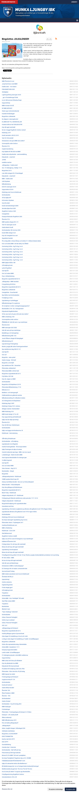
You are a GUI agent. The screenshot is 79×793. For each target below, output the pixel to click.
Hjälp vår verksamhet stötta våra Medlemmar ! (14, 763)
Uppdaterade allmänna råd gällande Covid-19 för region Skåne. (19, 511)
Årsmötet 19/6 (6, 690)
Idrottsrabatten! (6, 698)
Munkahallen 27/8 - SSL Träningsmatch (13, 308)
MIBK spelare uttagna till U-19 (10, 222)
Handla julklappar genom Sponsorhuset (13, 633)
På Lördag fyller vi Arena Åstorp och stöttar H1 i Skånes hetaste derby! (21, 241)
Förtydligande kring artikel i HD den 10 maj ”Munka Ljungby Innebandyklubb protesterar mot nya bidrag (30, 555)
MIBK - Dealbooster (7, 178)
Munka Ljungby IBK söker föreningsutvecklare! (15, 346)
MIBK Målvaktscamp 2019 (9, 720)
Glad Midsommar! (7, 533)
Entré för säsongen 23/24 (9, 186)
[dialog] (39, 785)
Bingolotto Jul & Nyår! (8, 362)
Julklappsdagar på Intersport (10, 628)
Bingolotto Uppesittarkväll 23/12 (11, 279)
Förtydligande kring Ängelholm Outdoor (13, 774)
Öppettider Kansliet (7, 238)
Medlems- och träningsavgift (10, 392)
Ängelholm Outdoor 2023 (9, 211)
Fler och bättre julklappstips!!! (10, 723)
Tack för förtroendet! (7, 138)
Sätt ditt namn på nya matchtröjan (11, 330)
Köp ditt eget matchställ (8, 127)
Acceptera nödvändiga (56, 789)
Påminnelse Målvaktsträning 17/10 (11, 387)
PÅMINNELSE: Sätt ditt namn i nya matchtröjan (14, 322)
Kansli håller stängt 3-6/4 (9, 233)
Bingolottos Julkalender (8, 116)
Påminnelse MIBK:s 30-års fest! (10, 371)
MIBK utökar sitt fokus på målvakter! (12, 660)
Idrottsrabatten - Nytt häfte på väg (11, 750)
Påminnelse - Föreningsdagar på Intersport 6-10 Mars (16, 712)
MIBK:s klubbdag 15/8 (8, 316)
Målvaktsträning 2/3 (7, 341)
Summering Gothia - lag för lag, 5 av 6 (12, 249)
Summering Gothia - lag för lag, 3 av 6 (12, 254)
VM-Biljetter (5, 92)
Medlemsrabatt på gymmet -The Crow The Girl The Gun (17, 769)
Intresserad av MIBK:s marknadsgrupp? (13, 566)
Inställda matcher (6, 162)
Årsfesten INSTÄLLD (7, 576)
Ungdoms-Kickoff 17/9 (8, 679)
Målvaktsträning (6, 184)
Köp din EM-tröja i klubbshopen (10, 425)
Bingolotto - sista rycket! (8, 357)
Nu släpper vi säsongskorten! (10, 119)
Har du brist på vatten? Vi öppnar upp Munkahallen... (16, 771)
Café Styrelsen (6, 181)
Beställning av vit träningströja (10, 333)
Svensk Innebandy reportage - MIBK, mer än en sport (16, 452)
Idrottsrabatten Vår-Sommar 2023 (11, 230)
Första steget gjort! (7, 587)
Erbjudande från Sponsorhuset (10, 666)
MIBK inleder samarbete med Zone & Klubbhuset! (15, 574)
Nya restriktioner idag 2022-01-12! (11, 349)
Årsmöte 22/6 (6, 422)
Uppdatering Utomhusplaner (10, 549)
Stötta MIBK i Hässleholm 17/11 (10, 647)
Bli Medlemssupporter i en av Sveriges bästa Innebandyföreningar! (20, 766)
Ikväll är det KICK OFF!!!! (8, 739)
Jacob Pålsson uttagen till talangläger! (12, 338)
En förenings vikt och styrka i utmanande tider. (14, 568)
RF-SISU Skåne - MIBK (8, 557)
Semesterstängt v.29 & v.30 (9, 777)
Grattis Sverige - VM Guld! (9, 360)
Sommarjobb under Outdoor (10, 143)
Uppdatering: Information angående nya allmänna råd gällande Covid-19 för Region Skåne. (27, 509)
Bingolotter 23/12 (7, 170)
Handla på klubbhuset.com (9, 525)
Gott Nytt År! (5, 270)
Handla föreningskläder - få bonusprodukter (14, 446)
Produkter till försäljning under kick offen (13, 668)
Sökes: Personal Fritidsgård (9, 617)
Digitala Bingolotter (7, 584)
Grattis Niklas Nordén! (8, 687)
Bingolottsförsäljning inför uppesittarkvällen (14, 503)
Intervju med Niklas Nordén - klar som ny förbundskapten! (18, 482)
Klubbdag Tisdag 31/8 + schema (11, 406)
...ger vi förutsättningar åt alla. (10, 97)
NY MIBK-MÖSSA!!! (7, 108)
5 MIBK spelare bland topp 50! (10, 479)
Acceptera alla (70, 789)
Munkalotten (5, 606)
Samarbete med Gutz (8, 506)
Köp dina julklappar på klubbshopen (12, 487)
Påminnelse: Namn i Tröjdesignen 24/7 (12, 522)
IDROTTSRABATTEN (7, 736)
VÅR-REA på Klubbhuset (8, 438)
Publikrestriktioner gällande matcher (12, 395)
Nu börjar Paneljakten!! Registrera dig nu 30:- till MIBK (16, 758)
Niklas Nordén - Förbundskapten (11, 484)
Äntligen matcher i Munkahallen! (11, 409)
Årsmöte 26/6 (6, 325)
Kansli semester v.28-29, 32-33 (10, 135)
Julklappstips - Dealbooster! (10, 165)
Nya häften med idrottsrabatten (10, 295)
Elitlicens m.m (6, 390)
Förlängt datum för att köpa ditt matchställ (13, 544)
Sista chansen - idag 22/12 (9, 468)
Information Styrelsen (8, 200)
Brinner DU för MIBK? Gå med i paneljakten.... (14, 755)
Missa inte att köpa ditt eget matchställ (13, 547)
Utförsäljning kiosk (7, 265)
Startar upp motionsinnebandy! (10, 111)
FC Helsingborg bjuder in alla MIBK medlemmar (15, 655)
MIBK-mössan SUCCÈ (8, 105)
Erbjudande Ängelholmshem (10, 311)
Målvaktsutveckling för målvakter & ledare (13, 398)
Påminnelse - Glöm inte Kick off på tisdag (13, 671)
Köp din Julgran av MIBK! (9, 379)
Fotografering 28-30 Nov (9, 284)
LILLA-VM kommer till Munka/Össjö (12, 100)
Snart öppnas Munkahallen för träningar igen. (14, 457)
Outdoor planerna (7, 582)
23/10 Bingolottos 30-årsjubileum (11, 400)
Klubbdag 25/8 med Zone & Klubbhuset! (13, 517)
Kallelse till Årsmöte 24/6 (9, 541)
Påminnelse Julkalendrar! (9, 368)
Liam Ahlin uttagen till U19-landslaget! (12, 173)
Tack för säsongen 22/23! (9, 224)
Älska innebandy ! (7, 717)
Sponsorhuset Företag (8, 571)
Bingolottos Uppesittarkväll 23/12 (11, 287)
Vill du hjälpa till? (6, 197)
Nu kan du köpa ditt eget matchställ (12, 560)
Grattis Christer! (6, 701)
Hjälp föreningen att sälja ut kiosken (12, 449)
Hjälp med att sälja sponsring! (10, 419)
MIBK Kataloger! (6, 706)
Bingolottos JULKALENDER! (15, 39)
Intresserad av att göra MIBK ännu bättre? (13, 140)
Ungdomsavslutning (7, 149)
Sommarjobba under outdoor (10, 319)
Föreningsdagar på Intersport (10, 677)
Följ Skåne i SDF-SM (7, 376)
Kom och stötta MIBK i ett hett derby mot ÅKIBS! (15, 243)
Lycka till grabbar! (7, 268)
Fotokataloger (6, 709)
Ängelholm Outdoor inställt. (9, 536)
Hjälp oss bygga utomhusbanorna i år (12, 430)
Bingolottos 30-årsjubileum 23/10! (11, 384)
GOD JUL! (4, 625)
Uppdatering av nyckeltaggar (10, 300)
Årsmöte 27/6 (6, 146)
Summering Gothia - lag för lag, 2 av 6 (12, 257)
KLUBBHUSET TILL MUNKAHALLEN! (12, 122)
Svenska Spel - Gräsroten (9, 747)
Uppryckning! (5, 579)
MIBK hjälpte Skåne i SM (8, 262)
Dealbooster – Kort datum (9, 86)
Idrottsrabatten (6, 195)
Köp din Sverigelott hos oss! (10, 235)
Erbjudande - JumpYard (8, 157)
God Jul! (4, 354)
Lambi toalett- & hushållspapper (11, 652)
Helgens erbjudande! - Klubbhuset (11, 501)
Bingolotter (5, 473)
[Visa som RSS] (56, 39)
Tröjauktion (5, 593)
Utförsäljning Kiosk (7, 590)
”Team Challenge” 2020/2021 (10, 612)
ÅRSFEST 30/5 (6, 609)
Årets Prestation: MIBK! (8, 693)
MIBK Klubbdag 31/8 (7, 411)
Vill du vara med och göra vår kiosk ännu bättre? (15, 314)
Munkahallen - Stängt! (8, 471)
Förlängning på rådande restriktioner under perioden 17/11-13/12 (20, 498)
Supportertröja (6, 103)
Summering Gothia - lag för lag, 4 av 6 (12, 251)
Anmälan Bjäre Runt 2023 (9, 208)
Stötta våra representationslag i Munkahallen (14, 644)
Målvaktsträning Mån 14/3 (9, 335)
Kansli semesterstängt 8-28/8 (10, 205)
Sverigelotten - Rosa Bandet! (10, 292)
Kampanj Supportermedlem (9, 649)
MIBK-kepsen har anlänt (8, 674)
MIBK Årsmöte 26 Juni (8, 81)
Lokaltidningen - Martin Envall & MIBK (12, 455)
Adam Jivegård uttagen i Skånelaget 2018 (13, 728)
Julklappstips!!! (6, 725)
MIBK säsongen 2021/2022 (9, 327)
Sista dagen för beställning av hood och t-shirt (15, 636)
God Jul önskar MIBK (8, 465)
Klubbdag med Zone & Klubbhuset (11, 192)
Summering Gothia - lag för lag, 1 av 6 (12, 260)
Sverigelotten (5, 214)
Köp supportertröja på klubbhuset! (11, 417)
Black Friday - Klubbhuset (9, 492)
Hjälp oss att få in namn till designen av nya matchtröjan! (17, 538)
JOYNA (4, 159)
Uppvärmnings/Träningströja (10, 344)
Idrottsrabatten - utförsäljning (10, 441)
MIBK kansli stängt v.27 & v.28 (10, 414)
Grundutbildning (6, 744)
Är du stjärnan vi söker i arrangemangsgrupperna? (16, 306)
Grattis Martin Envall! (7, 227)
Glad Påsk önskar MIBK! (8, 601)
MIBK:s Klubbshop (7, 528)
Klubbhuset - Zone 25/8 (8, 530)
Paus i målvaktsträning (8, 276)
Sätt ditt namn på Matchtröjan (10, 563)
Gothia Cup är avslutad (8, 620)
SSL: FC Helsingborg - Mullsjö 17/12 (12, 168)
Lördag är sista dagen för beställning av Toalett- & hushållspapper (20, 639)
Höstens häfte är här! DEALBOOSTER (12, 124)
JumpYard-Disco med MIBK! (10, 84)
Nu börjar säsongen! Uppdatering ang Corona (14, 520)
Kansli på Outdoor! (7, 685)
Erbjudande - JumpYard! (8, 176)
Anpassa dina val (7, 789)
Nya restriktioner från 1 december (11, 365)
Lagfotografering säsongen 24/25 (11, 94)
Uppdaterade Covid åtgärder (10, 444)
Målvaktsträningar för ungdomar (11, 303)
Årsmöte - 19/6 (6, 695)
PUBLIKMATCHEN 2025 (8, 89)
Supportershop (6, 658)
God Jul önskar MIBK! (8, 273)
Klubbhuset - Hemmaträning (9, 433)
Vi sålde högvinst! (7, 460)
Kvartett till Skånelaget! (8, 113)
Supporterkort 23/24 (7, 189)
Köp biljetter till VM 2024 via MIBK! (11, 151)
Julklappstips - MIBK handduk (10, 281)
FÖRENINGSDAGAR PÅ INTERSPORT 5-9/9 (13, 760)
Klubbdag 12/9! (6, 132)
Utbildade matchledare (8, 731)
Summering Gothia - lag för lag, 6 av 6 (12, 246)
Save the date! (6, 203)
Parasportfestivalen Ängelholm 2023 (12, 216)
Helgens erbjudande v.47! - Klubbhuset (12, 495)
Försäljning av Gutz (7, 297)
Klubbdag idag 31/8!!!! (8, 403)
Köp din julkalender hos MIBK (10, 663)
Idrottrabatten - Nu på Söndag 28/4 (11, 704)
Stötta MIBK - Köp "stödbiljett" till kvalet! (13, 598)
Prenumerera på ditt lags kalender (11, 752)
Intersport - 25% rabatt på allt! (10, 714)
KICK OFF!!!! (5, 742)
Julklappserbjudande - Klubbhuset (11, 476)
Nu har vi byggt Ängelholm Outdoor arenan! (14, 130)
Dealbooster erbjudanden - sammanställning (14, 154)
